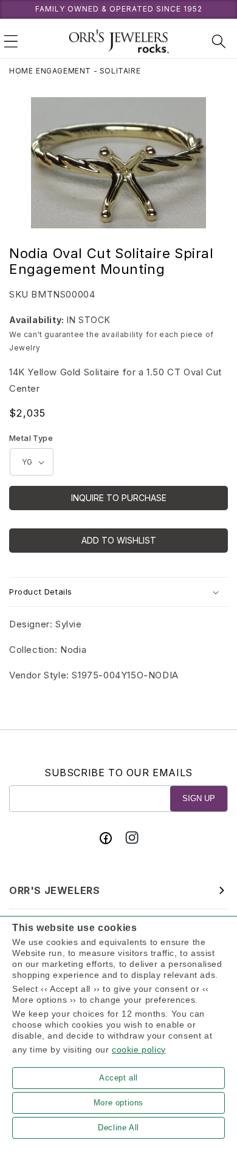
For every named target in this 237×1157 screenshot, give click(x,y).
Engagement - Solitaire (88, 70)
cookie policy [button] (139, 1049)
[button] (11, 41)
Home (21, 70)
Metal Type (31, 438)
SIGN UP (198, 798)
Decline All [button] (118, 1127)
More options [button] (118, 1102)
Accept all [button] (118, 1077)
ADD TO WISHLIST (118, 540)
